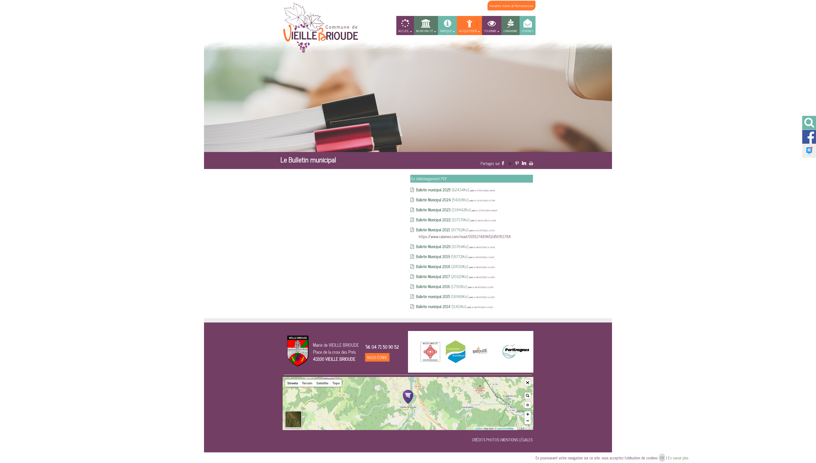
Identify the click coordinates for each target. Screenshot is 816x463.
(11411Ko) (441, 306)
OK (662, 457)
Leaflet (478, 428)
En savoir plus (678, 457)
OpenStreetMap (505, 428)
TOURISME (490, 30)
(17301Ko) (442, 286)
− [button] (527, 420)
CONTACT (527, 30)
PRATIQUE (446, 30)
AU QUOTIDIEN (468, 30)
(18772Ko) (442, 256)
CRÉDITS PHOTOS (485, 439)
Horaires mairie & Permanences (511, 5)
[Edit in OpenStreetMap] (516, 428)
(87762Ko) (442, 229)
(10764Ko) (442, 246)
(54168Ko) (442, 199)
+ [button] (527, 414)
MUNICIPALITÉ (424, 30)
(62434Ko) (443, 189)
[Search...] (527, 395)
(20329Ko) (442, 276)
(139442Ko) (444, 209)
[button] (527, 382)
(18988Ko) (442, 296)
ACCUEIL (403, 30)
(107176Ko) (443, 219)
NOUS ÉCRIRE (377, 357)
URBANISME (510, 30)
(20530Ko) (442, 266)
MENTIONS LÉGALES (517, 439)
